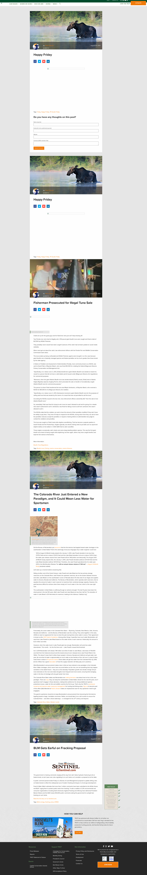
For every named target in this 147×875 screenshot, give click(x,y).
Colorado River (41, 702)
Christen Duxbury (50, 739)
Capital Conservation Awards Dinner (38, 866)
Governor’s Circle (58, 862)
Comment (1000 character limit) (41, 140)
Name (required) (37, 122)
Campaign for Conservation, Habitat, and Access (61, 851)
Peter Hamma (49, 45)
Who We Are (39, 4)
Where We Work (26, 4)
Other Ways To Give (59, 868)
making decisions (70, 677)
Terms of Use (80, 854)
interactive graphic (36, 539)
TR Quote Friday (55, 112)
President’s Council (58, 859)
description (52, 662)
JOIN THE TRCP (125, 4)
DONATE (138, 3)
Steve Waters (49, 293)
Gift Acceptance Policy (59, 871)
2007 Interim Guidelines (50, 637)
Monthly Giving (57, 856)
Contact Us (79, 863)
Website (35, 134)
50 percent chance (52, 659)
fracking (47, 802)
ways (47, 680)
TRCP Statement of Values (38, 857)
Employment (79, 857)
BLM (38, 802)
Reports (32, 854)
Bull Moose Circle (58, 865)
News (55, 4)
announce (58, 547)
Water (48, 702)
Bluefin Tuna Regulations (41, 445)
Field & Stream (55, 688)
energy (42, 802)
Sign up (85, 686)
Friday (39, 112)
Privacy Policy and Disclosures (85, 851)
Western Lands (54, 702)
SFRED (56, 802)
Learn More (78, 832)
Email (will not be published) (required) (42, 128)
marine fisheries (67, 448)
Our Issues (13, 4)
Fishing (47, 448)
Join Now (108, 865)
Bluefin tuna (40, 448)
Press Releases (34, 851)
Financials (79, 860)
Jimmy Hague (49, 485)
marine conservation (56, 448)
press (52, 802)
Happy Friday (45, 112)
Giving (48, 4)
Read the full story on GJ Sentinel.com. (45, 798)
